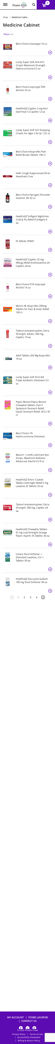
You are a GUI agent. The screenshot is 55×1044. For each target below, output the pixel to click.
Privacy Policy (18, 1034)
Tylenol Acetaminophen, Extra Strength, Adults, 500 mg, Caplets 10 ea (32, 334)
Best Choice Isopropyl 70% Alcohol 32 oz (30, 88)
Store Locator (38, 1017)
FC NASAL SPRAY (25, 241)
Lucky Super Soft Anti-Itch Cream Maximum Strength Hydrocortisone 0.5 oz (30, 65)
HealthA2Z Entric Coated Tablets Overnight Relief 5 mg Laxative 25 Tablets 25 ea (32, 483)
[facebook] (21, 1028)
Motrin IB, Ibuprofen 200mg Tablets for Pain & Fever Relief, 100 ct (32, 309)
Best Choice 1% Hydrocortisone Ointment (30, 435)
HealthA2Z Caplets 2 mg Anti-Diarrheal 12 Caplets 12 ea (32, 110)
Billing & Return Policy (29, 1040)
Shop (5, 17)
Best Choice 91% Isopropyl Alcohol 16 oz (30, 286)
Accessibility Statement (28, 1037)
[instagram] (34, 1028)
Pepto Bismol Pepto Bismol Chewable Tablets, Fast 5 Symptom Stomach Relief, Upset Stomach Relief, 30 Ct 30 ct (33, 408)
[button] (50, 52)
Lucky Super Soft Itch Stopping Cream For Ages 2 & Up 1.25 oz (33, 131)
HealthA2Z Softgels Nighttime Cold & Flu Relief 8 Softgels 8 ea (32, 219)
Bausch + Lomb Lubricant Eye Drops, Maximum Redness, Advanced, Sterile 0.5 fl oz (32, 458)
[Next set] (43, 597)
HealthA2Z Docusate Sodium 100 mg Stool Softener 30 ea (32, 580)
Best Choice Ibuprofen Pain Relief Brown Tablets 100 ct (31, 153)
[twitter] (27, 1028)
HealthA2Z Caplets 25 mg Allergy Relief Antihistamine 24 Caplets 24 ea (33, 263)
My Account (15, 1017)
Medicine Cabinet (20, 17)
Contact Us (29, 1020)
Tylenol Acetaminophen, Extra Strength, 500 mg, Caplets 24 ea (32, 508)
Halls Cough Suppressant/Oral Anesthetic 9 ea (33, 175)
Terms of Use (36, 1034)
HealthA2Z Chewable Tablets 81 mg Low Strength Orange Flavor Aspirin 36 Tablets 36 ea (32, 532)
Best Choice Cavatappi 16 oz (31, 43)
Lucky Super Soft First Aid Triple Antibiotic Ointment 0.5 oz (32, 380)
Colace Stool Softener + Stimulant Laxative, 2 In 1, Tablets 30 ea (30, 557)
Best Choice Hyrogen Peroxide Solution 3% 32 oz (33, 196)
